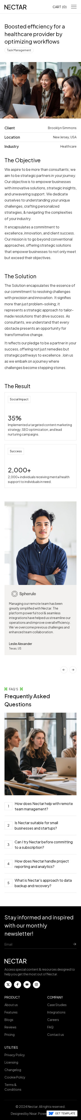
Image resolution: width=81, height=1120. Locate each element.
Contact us (55, 1034)
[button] (60, 6)
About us (11, 1005)
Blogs (8, 1020)
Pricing (9, 1034)
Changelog (12, 1070)
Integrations (56, 1012)
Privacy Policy (14, 1055)
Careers (53, 1020)
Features (11, 1012)
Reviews (10, 1027)
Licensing (11, 1062)
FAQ (50, 1027)
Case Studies (57, 1005)
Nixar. (33, 1113)
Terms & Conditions (12, 1087)
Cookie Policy (14, 1077)
